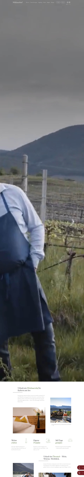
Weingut (52, 2)
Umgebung (40, 2)
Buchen (63, 2)
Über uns (27, 2)
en (67, 4)
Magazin (48, 2)
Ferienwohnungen (33, 2)
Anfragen (58, 2)
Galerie (44, 2)
